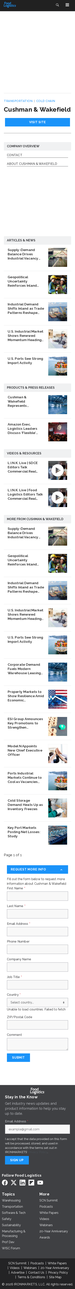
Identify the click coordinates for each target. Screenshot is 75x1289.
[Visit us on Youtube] (40, 1182)
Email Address (18, 923)
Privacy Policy (38, 1152)
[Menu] (67, 5)
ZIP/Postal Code (19, 1017)
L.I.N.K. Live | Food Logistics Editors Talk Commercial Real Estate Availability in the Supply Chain (25, 494)
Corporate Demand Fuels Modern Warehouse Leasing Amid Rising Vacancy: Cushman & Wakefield (25, 668)
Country (14, 994)
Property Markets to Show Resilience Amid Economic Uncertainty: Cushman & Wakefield (26, 696)
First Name (16, 888)
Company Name (19, 959)
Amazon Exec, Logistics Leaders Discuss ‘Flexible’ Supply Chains (22, 428)
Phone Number (18, 941)
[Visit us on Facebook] (5, 1182)
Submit (18, 1057)
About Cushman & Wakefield (32, 164)
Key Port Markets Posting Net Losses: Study (24, 832)
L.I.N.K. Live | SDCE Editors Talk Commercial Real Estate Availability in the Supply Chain (24, 467)
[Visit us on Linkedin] (22, 1182)
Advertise (17, 1272)
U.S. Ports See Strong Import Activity (25, 360)
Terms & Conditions (31, 1277)
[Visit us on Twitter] (14, 1182)
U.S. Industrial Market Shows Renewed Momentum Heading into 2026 (25, 335)
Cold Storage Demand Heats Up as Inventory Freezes (25, 804)
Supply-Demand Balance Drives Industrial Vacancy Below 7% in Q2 (23, 254)
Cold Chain (45, 101)
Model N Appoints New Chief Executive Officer (25, 750)
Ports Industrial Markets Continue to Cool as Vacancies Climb (25, 777)
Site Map (55, 1277)
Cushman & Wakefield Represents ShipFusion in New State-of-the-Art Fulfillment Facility (23, 401)
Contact (14, 155)
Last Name (16, 906)
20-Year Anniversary (55, 1268)
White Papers (57, 1263)
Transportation (18, 101)
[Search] (57, 5)
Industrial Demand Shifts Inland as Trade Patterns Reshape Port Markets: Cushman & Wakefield (26, 308)
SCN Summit (17, 1263)
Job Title (14, 977)
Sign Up (17, 1160)
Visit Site (37, 122)
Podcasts (37, 1263)
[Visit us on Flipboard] (31, 1182)
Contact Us (36, 1272)
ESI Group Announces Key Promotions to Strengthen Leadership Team (25, 723)
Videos (15, 1268)
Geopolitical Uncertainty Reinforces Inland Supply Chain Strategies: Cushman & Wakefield (25, 281)
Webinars (30, 1268)
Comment (14, 1034)
